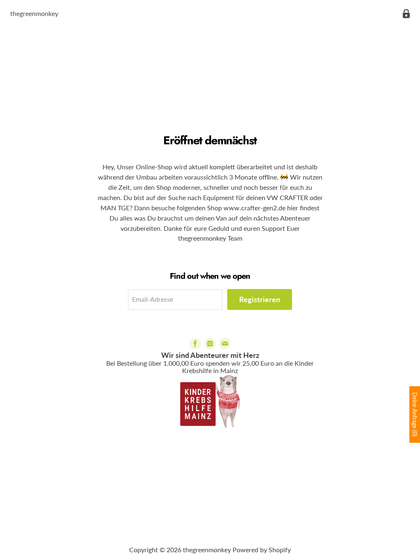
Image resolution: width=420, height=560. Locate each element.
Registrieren (259, 299)
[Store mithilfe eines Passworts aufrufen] (406, 14)
